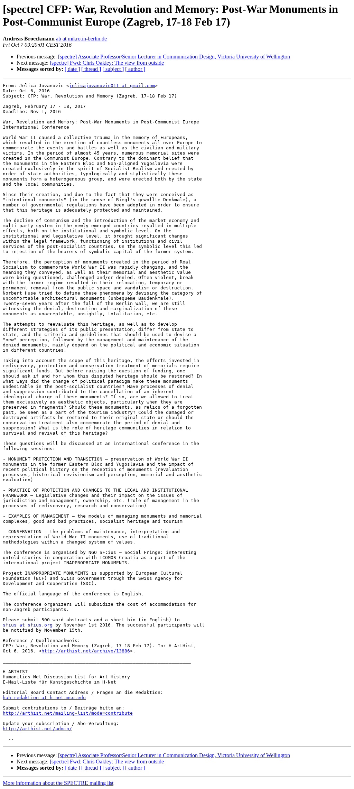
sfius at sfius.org (28, 625)
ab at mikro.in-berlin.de (81, 38)
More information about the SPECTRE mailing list (58, 783)
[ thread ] (91, 69)
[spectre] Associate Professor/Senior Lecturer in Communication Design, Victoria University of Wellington (174, 56)
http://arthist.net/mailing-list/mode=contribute (68, 713)
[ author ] (135, 69)
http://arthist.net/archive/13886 (85, 650)
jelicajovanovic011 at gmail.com (112, 85)
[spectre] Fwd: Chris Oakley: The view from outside (107, 63)
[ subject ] (113, 69)
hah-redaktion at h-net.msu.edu (44, 697)
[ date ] (72, 69)
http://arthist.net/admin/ (37, 728)
